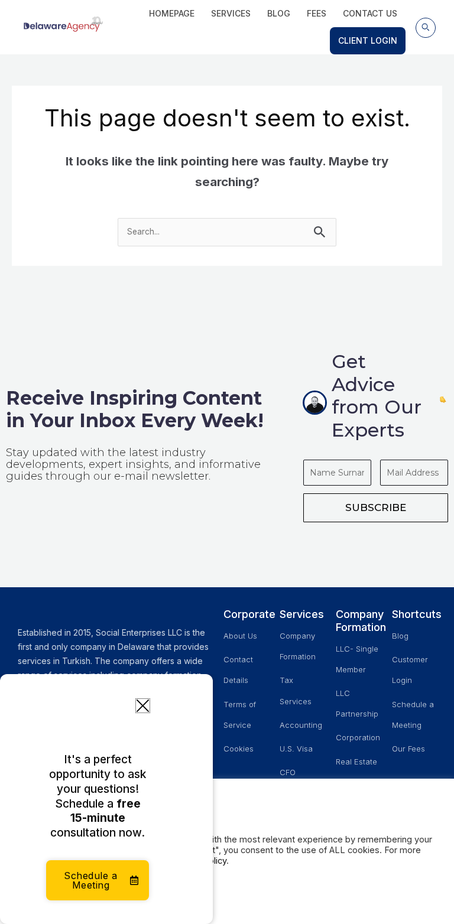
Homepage (171, 13)
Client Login (367, 40)
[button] (426, 28)
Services (231, 13)
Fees (316, 13)
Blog (278, 13)
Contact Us (370, 13)
